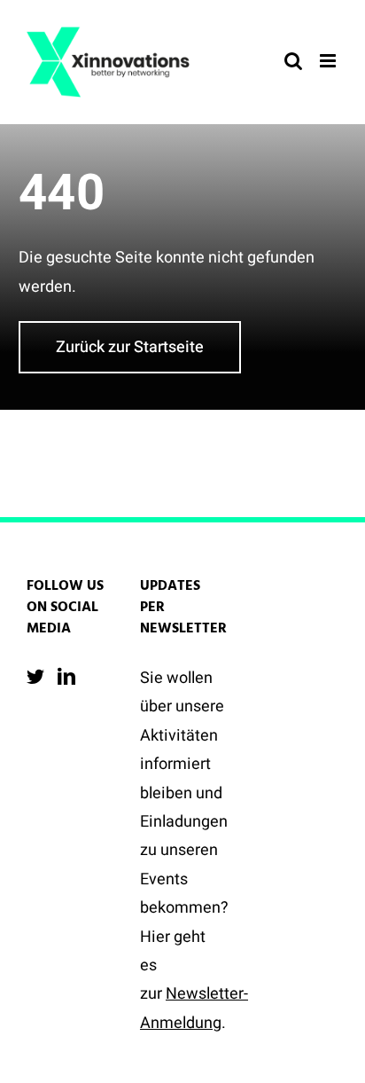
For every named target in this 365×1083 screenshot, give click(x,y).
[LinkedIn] (66, 677)
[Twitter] (35, 677)
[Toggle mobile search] (293, 60)
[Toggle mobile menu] (329, 60)
